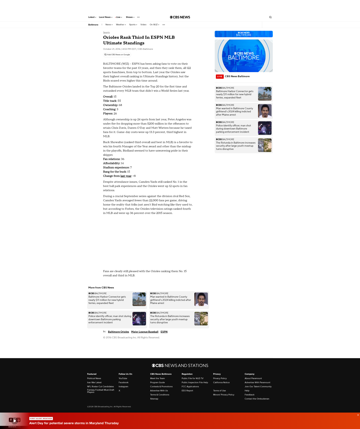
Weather (120, 24)
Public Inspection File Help (195, 382)
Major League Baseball (144, 331)
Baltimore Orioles (118, 331)
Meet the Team (157, 378)
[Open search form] (270, 17)
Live (118, 17)
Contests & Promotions (161, 386)
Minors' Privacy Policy (223, 395)
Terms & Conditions (159, 395)
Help (247, 391)
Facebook (123, 382)
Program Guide (157, 382)
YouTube (123, 378)
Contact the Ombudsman (257, 399)
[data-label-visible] (357, 415)
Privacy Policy (220, 378)
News (108, 24)
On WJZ (154, 24)
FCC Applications (190, 386)
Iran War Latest (94, 382)
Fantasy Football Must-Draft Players (100, 391)
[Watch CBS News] (14, 421)
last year (126, 176)
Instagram (123, 386)
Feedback (249, 395)
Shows (129, 17)
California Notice (221, 382)
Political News (94, 378)
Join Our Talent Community (258, 386)
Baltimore (93, 24)
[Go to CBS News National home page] (180, 17)
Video (143, 24)
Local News (105, 17)
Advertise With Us (159, 391)
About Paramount (253, 378)
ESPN (164, 331)
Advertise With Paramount (257, 382)
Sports (132, 24)
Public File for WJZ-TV (192, 378)
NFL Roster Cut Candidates (100, 386)
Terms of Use (219, 391)
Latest (91, 17)
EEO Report (187, 391)
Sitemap (154, 399)
